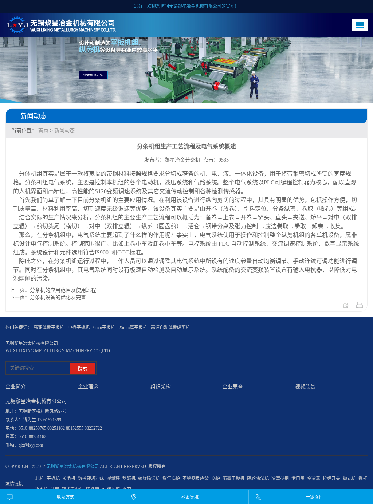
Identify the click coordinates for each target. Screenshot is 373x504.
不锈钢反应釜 (195, 478)
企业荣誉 (233, 386)
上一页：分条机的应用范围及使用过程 (52, 290)
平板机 (53, 478)
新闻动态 (64, 130)
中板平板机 (79, 327)
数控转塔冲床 (91, 478)
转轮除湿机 (258, 478)
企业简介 (15, 386)
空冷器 (313, 478)
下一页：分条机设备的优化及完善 (47, 297)
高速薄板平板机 (49, 327)
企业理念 (88, 386)
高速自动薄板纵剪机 (170, 327)
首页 (43, 130)
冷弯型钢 (280, 478)
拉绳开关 (331, 478)
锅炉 (215, 478)
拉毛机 (68, 478)
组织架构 (160, 386)
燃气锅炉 (171, 478)
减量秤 (113, 478)
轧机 (39, 478)
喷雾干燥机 (233, 478)
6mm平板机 (104, 327)
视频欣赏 (305, 386)
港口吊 (298, 478)
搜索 (82, 368)
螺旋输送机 (149, 478)
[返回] (346, 307)
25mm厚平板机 (133, 327)
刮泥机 (129, 478)
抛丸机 (349, 478)
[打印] (360, 307)
